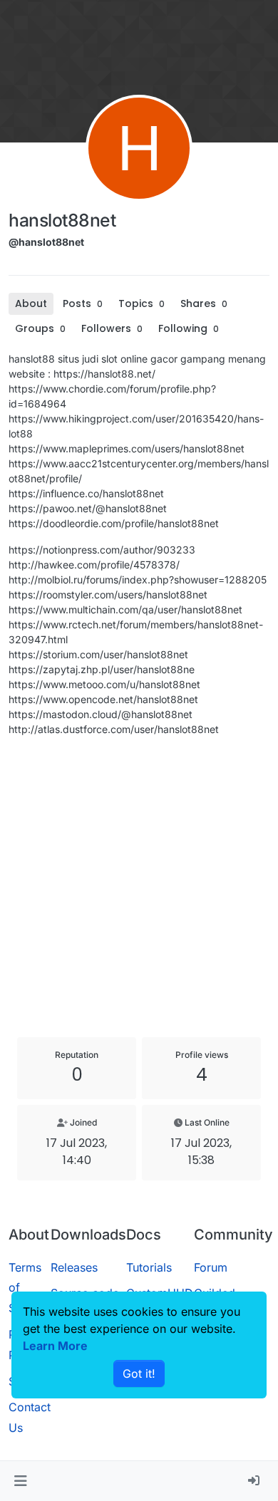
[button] (20, 1481)
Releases (74, 1267)
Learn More (55, 1346)
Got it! (139, 1373)
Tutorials (149, 1267)
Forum (210, 1267)
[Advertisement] (139, 887)
